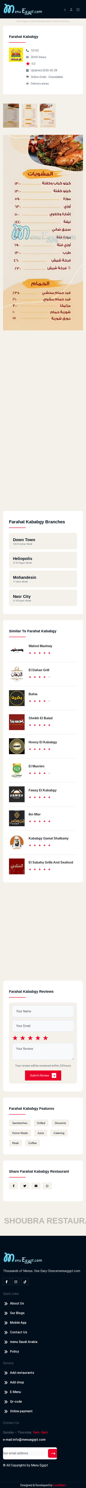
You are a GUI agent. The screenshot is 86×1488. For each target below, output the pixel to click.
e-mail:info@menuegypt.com (24, 1440)
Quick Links (11, 1294)
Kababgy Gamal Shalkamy (49, 838)
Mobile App (18, 1323)
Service (8, 1363)
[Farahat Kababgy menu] (11, 116)
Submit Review (40, 1075)
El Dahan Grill (39, 670)
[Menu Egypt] (23, 9)
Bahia (33, 694)
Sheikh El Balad (41, 718)
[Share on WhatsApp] (47, 1185)
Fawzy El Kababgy (43, 790)
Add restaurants (22, 1373)
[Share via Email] (36, 1185)
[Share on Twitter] (24, 1185)
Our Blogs (17, 1313)
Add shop (17, 1382)
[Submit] (53, 1453)
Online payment (21, 1411)
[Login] (71, 9)
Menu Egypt (39, 1465)
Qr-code (16, 1401)
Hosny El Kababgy (43, 742)
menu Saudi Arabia (23, 1342)
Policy (14, 1351)
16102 (35, 50)
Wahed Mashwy (40, 646)
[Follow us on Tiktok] (25, 1281)
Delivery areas (40, 83)
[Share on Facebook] (13, 1185)
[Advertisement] (43, 468)
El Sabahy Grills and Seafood (51, 862)
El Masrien (36, 766)
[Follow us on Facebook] (6, 1281)
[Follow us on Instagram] (15, 1281)
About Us (17, 1303)
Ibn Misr (35, 814)
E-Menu (15, 1392)
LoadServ (59, 1485)
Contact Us (18, 1332)
